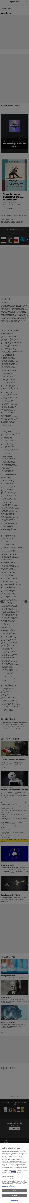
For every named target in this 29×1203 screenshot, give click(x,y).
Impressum (19, 1172)
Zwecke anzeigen (14, 1200)
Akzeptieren (14, 1190)
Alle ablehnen (14, 1195)
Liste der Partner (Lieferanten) (8, 1186)
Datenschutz (13, 1172)
